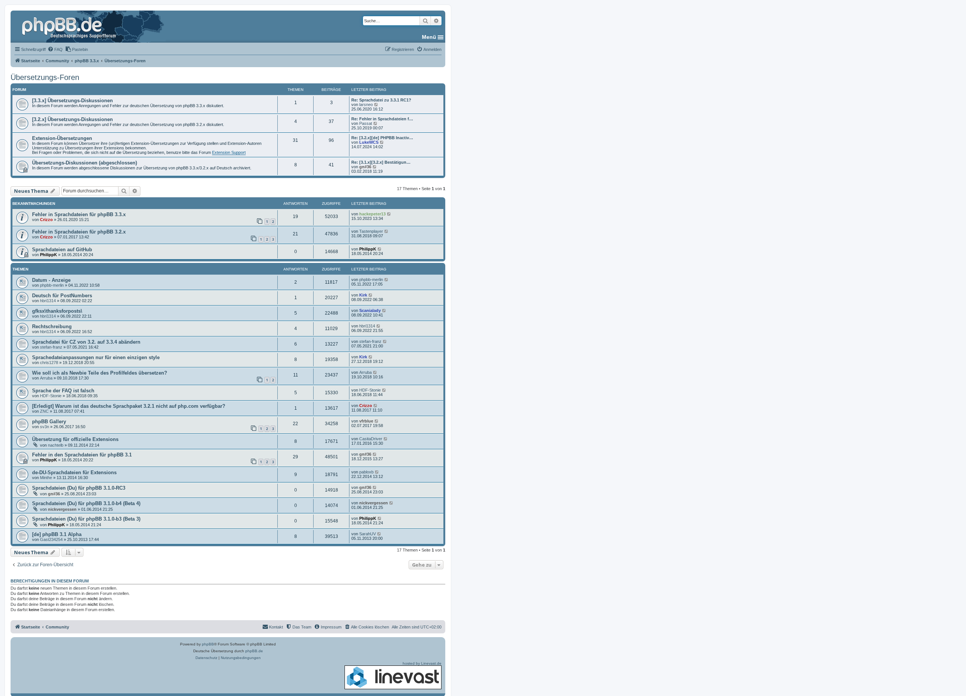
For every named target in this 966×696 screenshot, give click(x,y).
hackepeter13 (372, 214)
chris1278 (49, 362)
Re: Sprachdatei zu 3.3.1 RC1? (381, 100)
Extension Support (229, 152)
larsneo (366, 104)
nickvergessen (62, 509)
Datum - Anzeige (51, 280)
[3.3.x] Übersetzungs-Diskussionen (72, 100)
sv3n (44, 426)
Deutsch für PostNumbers (62, 295)
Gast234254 (51, 539)
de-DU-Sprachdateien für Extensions (74, 472)
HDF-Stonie (51, 395)
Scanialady (370, 310)
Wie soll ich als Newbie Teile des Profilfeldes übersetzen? (99, 373)
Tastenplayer (371, 231)
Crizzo (46, 219)
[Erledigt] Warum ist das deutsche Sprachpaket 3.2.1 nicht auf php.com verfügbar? (128, 406)
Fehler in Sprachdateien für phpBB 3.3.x (79, 214)
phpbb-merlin (52, 285)
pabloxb (366, 472)
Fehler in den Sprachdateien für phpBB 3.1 (82, 455)
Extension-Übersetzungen (62, 138)
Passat (365, 123)
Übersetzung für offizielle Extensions (75, 439)
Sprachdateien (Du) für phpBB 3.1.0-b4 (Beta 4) (86, 503)
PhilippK (48, 254)
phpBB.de (254, 651)
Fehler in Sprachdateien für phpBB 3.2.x (79, 232)
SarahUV (367, 534)
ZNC (44, 411)
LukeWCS (368, 142)
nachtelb (55, 445)
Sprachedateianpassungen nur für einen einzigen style (96, 357)
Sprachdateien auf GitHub (62, 249)
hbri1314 (48, 300)
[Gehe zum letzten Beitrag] (389, 214)
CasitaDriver (370, 438)
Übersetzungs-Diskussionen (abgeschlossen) (84, 163)
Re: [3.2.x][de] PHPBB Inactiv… (382, 137)
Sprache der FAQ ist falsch (63, 390)
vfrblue (366, 421)
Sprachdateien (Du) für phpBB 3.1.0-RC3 (78, 488)
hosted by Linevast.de (422, 663)
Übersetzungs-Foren (45, 77)
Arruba (46, 378)
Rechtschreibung (52, 326)
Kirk (363, 295)
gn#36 (365, 166)
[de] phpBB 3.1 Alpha (57, 534)
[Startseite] (70, 26)
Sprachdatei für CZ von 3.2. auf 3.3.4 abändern (86, 342)
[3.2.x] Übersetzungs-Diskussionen (72, 119)
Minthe (46, 477)
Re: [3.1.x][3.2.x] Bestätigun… (381, 162)
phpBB (208, 644)
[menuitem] (55, 49)
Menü (429, 37)
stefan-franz (51, 347)
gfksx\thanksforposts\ (57, 311)
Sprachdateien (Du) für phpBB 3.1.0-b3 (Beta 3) (86, 519)
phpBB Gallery (49, 421)
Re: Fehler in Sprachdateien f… (382, 119)
